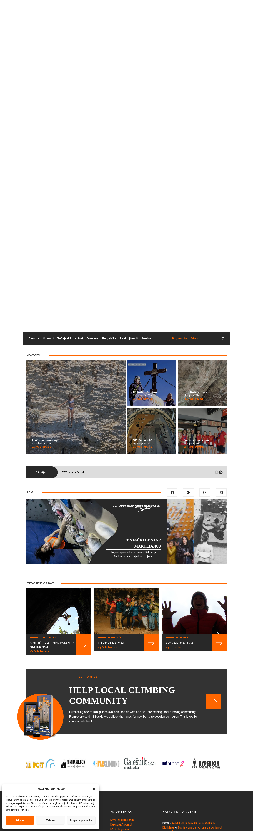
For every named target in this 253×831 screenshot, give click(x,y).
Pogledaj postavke (81, 820)
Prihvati (19, 820)
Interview (181, 637)
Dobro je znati (48, 637)
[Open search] (223, 338)
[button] (94, 789)
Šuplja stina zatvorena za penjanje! (194, 823)
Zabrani (50, 820)
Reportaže (114, 637)
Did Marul (168, 827)
